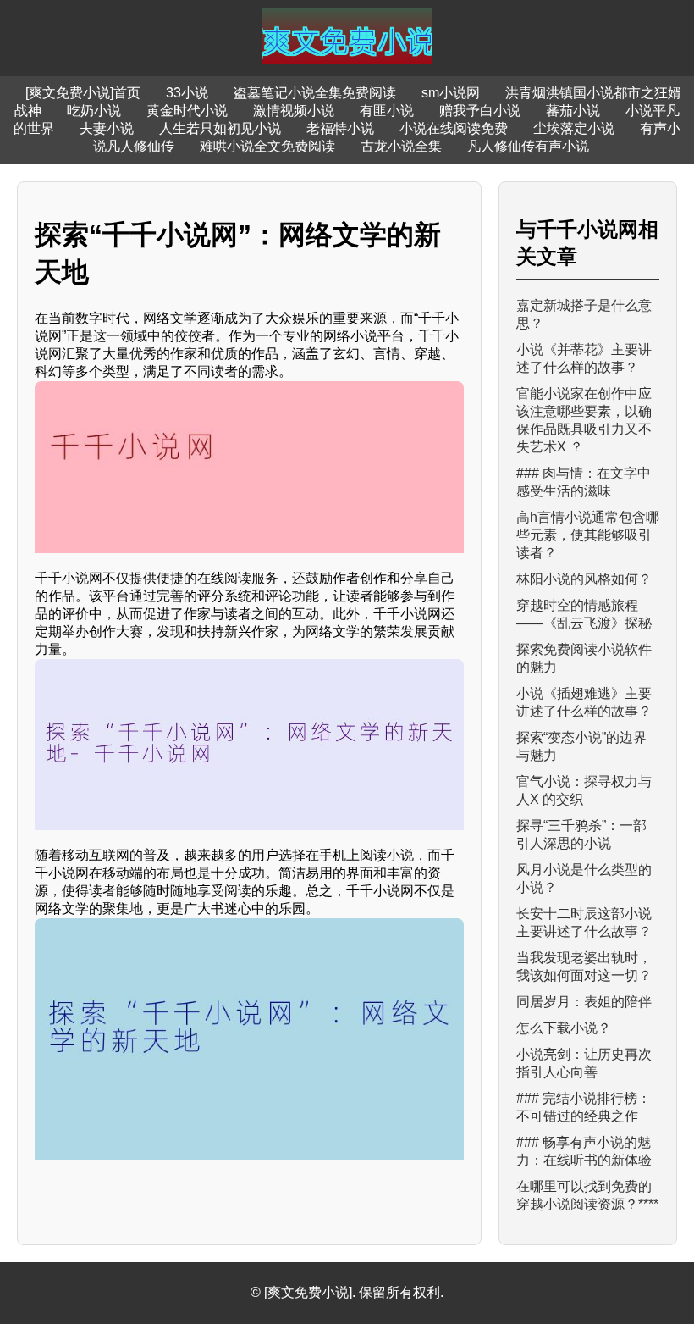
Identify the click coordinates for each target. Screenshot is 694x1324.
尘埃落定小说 (573, 128)
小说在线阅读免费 (453, 128)
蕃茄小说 (573, 110)
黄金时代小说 (187, 110)
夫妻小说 (107, 128)
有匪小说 (387, 110)
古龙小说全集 (401, 146)
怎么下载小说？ (563, 1028)
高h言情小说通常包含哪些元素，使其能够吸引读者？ (587, 535)
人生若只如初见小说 (220, 128)
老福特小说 (340, 128)
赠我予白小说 (479, 110)
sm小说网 (450, 93)
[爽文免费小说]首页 (82, 93)
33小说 (187, 93)
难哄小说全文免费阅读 (267, 146)
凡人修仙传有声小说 (528, 146)
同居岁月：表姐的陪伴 (584, 1001)
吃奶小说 (94, 110)
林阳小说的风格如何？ (584, 579)
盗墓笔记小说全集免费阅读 (315, 93)
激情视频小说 (293, 110)
